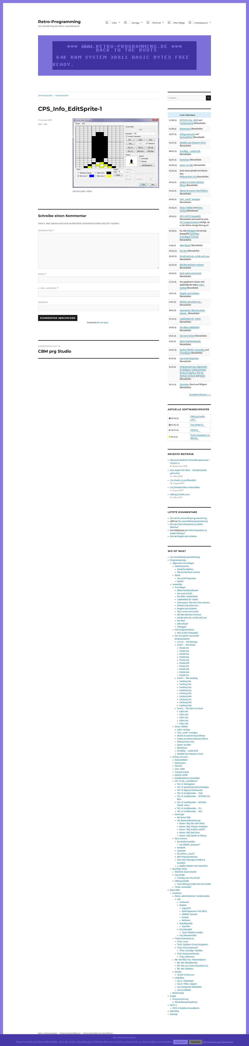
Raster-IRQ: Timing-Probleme (193, 826)
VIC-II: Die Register (186, 784)
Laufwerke (184, 902)
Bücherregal (178, 993)
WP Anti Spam (102, 322)
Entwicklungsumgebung (186, 1002)
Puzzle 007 (184, 666)
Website (43, 302)
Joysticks (186, 926)
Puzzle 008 (184, 669)
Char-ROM (193, 120)
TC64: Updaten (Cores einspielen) (192, 944)
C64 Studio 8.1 (196, 425)
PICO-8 (173, 1005)
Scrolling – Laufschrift (187, 751)
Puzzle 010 (184, 675)
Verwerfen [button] (195, 1042)
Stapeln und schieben (189, 293)
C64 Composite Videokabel (189, 987)
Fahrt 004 (183, 720)
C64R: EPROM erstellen (192, 932)
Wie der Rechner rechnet (188, 572)
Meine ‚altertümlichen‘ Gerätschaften (192, 896)
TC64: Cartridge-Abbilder (191, 950)
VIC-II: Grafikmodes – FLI (189, 808)
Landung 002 (185, 684)
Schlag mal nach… (180, 757)
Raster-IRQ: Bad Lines (189, 832)
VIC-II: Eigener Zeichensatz (190, 790)
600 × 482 (42, 124)
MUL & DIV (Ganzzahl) (190, 216)
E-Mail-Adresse (48, 288)
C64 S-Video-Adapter (187, 984)
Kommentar (46, 230)
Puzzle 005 (184, 660)
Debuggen (191, 231)
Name (42, 274)
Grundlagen (185, 353)
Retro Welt (175, 890)
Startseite (184, 384)
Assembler (200, 350)
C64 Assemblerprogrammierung (192, 518)
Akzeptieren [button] (180, 1042)
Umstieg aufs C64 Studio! (188, 878)
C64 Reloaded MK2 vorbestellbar (185, 487)
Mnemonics (185, 129)
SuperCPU (186, 908)
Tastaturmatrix (187, 123)
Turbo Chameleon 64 (184, 938)
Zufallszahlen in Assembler (187, 778)
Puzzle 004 (184, 657)
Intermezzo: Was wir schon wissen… (194, 602)
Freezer (185, 917)
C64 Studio (180, 875)
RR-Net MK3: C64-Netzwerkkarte (190, 960)
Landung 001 (185, 681)
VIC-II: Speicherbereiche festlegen (193, 787)
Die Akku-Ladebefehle (187, 596)
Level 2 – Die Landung (187, 678)
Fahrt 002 (183, 714)
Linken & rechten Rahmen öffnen (192, 739)
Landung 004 (185, 690)
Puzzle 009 (184, 672)
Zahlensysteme (199, 370)
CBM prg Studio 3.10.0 (180, 494)
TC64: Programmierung (188, 953)
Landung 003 (185, 687)
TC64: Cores (182, 941)
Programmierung (188, 367)
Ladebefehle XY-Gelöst (190, 319)
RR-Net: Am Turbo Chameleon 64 (192, 966)
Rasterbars (185, 160)
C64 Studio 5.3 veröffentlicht (183, 480)
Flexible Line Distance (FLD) (193, 143)
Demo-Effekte (186, 208)
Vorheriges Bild (45, 95)
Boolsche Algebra (188, 373)
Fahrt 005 (183, 723)
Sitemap (174, 1014)
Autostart (181, 851)
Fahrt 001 (183, 711)
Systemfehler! (186, 137)
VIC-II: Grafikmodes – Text (190, 793)
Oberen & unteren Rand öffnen (194, 191)
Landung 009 (185, 705)
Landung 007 (185, 699)
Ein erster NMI (183, 817)
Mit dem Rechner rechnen (192, 265)
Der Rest (183, 251)
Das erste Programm (189, 358)
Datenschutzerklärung (70, 1033)
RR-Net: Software (185, 969)
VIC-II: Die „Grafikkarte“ (186, 781)
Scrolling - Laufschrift (190, 151)
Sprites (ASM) (181, 775)
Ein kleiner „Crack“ (186, 854)
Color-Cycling (183, 729)
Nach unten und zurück (190, 273)
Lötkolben (179, 978)
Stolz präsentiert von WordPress (98, 1033)
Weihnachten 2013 (188, 177)
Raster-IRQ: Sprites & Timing (192, 835)
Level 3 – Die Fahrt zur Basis (190, 708)
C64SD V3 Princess (185, 975)
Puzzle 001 (184, 648)
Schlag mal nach (187, 134)
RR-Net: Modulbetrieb (187, 963)
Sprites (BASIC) (187, 350)
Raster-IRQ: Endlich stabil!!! (192, 829)
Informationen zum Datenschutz (218, 1041)
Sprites (180, 581)
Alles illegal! (185, 245)
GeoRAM (181, 848)
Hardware (177, 893)
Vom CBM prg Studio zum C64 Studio (194, 884)
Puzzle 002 (184, 651)
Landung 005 (185, 693)
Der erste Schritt (187, 336)
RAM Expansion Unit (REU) (194, 911)
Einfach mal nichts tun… (191, 302)
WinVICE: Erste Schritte (185, 872)
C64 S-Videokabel (185, 981)
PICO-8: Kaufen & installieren (185, 1008)
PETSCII (183, 120)
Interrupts (179, 814)
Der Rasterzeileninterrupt (189, 820)
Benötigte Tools (179, 869)
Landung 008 (185, 702)
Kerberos (186, 920)
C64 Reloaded (185, 929)
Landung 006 (185, 696)
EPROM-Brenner (189, 914)
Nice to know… (181, 838)
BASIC (202, 376)
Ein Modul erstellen (186, 841)
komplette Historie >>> (200, 394)
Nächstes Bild (61, 95)
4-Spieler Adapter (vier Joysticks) (192, 866)
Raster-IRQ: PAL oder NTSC (191, 823)
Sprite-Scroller (187, 165)
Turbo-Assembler (183, 887)
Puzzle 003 (184, 654)
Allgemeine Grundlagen (183, 563)
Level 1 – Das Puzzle (186, 645)
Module (182, 905)
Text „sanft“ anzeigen (190, 199)
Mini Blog (174, 1011)
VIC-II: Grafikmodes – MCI (189, 811)
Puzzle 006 (184, 663)
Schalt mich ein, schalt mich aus (194, 256)
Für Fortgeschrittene (189, 222)
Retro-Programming (59, 21)
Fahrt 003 (183, 717)
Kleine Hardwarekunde (190, 341)
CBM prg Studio (182, 881)
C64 (179, 899)
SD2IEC (178, 972)
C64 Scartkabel (184, 990)
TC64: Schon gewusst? (187, 947)
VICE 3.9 (194, 430)
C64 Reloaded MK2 (188, 935)
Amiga (173, 996)
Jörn (172, 518)
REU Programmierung (187, 857)
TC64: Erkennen (186, 956)
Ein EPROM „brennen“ (189, 844)
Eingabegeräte (186, 923)
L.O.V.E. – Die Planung (187, 642)
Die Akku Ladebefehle (189, 327)
